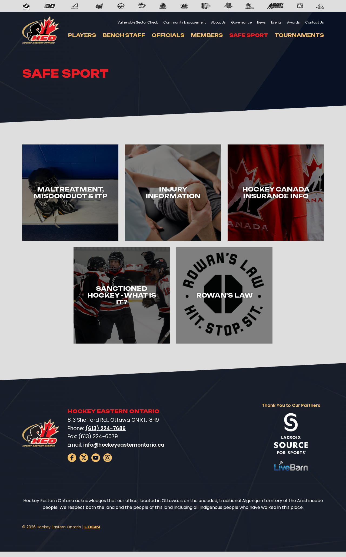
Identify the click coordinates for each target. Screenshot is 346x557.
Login (92, 527)
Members (207, 35)
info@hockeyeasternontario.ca (123, 445)
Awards (293, 22)
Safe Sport (248, 35)
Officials (168, 35)
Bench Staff (123, 35)
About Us (218, 22)
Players (82, 35)
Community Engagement (184, 22)
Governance (241, 22)
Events (276, 22)
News (261, 22)
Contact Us (314, 22)
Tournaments (299, 35)
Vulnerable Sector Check (138, 22)
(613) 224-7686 (105, 428)
